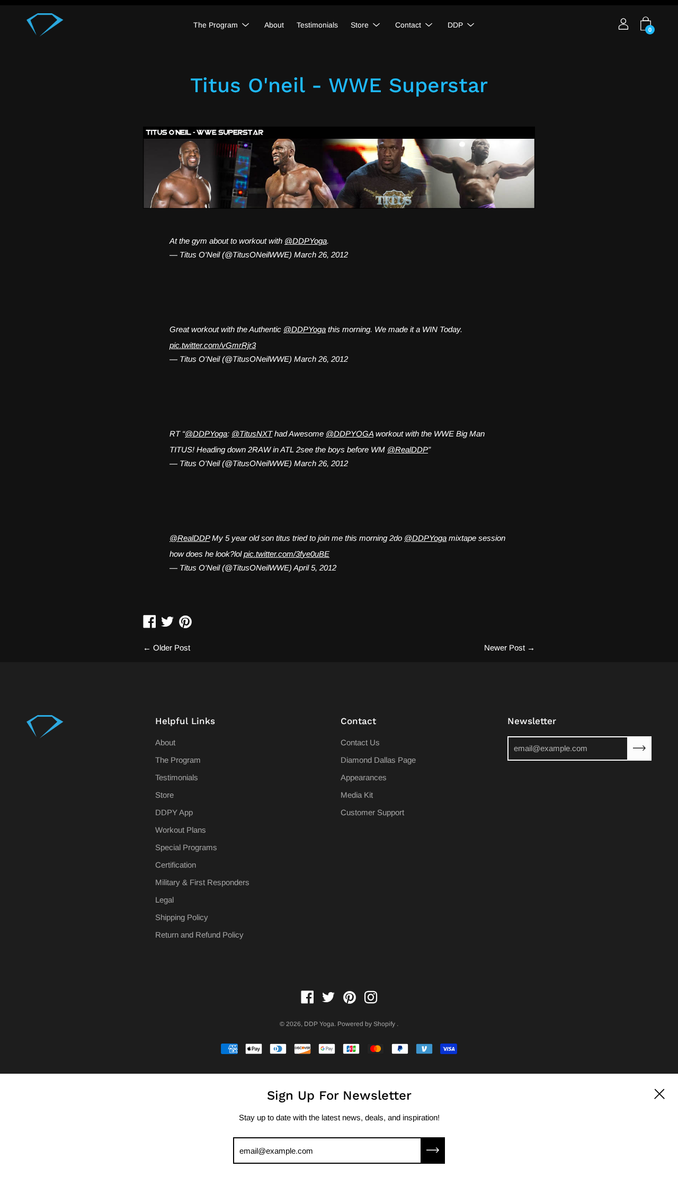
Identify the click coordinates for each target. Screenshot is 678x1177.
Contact (408, 25)
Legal (164, 899)
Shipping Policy (181, 917)
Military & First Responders (202, 882)
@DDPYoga (305, 240)
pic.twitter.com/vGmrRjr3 (213, 345)
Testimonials (317, 25)
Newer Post (504, 647)
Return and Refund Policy (199, 934)
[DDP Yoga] (45, 25)
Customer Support (372, 812)
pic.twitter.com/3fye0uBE (286, 553)
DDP (455, 25)
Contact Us (360, 742)
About (274, 25)
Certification (175, 864)
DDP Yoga (319, 1024)
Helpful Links (185, 721)
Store (360, 25)
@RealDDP (407, 449)
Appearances (364, 777)
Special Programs (186, 847)
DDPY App (174, 812)
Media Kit (357, 794)
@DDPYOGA (349, 433)
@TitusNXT (251, 433)
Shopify (384, 1024)
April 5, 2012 (314, 567)
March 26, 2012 (321, 254)
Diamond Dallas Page (378, 759)
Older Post (171, 647)
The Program (215, 25)
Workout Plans (180, 829)
